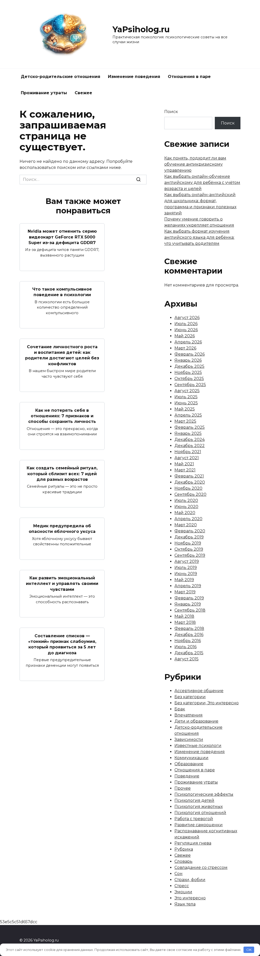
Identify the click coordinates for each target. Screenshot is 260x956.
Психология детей (194, 800)
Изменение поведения (134, 76)
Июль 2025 (186, 396)
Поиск (171, 111)
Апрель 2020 (188, 518)
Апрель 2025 (188, 415)
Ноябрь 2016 (187, 640)
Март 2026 (185, 348)
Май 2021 (184, 463)
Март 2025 (185, 421)
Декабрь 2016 (188, 634)
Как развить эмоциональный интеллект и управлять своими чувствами (62, 584)
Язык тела (185, 904)
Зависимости (188, 739)
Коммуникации (191, 757)
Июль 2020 (186, 500)
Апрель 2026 (188, 342)
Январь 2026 (188, 360)
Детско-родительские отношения (60, 76)
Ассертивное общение (198, 690)
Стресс (181, 885)
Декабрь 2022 (189, 445)
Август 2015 (186, 659)
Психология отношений (200, 812)
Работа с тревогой (193, 818)
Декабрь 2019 (189, 537)
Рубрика (183, 849)
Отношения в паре (189, 76)
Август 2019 (186, 561)
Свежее (83, 92)
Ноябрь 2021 (187, 451)
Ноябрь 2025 (188, 372)
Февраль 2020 (189, 531)
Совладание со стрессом (201, 867)
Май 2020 (184, 512)
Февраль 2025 (189, 427)
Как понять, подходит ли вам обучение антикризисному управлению (195, 164)
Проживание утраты (44, 92)
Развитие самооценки (198, 824)
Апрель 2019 (187, 585)
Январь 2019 (187, 604)
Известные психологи (197, 745)
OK (249, 950)
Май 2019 (184, 579)
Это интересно (190, 898)
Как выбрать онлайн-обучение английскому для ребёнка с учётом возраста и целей (202, 182)
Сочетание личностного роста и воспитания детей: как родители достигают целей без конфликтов (62, 355)
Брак (179, 709)
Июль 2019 (185, 567)
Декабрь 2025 (189, 366)
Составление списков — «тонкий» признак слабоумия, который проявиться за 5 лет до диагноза (62, 644)
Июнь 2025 (186, 403)
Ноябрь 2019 (187, 543)
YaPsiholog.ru (141, 29)
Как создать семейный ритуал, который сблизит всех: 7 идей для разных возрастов (62, 474)
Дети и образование (196, 721)
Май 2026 (184, 335)
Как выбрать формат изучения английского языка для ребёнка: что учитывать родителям (199, 237)
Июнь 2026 (186, 329)
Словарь (183, 861)
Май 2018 (184, 616)
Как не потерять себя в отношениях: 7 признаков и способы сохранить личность (62, 416)
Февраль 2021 (189, 476)
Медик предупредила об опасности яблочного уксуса (62, 528)
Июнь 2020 (186, 506)
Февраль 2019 (189, 598)
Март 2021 (185, 470)
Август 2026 (187, 317)
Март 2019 (185, 591)
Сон (178, 873)
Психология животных (198, 806)
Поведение (186, 776)
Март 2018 (185, 622)
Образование (188, 763)
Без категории (190, 696)
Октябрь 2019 (188, 549)
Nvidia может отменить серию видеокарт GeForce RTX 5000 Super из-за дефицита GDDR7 (62, 237)
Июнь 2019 (185, 573)
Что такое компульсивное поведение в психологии (62, 292)
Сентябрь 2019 (189, 555)
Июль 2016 (185, 646)
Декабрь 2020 (189, 482)
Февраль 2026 (189, 354)
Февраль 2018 (189, 628)
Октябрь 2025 (189, 378)
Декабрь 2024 (189, 439)
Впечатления (188, 715)
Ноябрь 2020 (188, 488)
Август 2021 (186, 457)
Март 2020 (185, 524)
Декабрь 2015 (188, 652)
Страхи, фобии (189, 879)
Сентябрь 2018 (189, 610)
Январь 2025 (188, 433)
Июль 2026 (186, 323)
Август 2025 (187, 390)
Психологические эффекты (203, 794)
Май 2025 (184, 409)
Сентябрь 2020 (190, 494)
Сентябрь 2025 (190, 384)
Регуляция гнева (192, 843)
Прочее (182, 788)
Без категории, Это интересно (206, 702)
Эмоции (183, 891)
